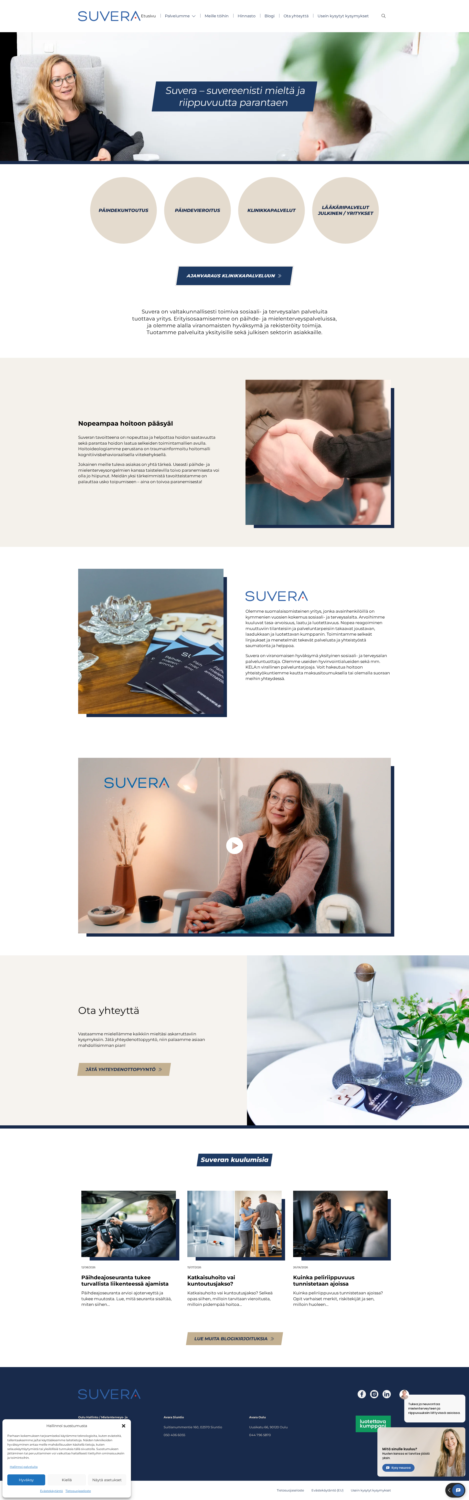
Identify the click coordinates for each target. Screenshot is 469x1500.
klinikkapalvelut (271, 210)
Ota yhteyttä (296, 16)
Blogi (270, 16)
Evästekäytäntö (51, 1491)
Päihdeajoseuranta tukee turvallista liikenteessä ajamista (125, 1280)
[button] (123, 1425)
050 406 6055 (174, 1435)
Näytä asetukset (107, 1480)
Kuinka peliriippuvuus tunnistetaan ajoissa (323, 1280)
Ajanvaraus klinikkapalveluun (231, 276)
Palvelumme (177, 16)
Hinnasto (247, 16)
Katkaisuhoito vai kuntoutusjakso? (211, 1280)
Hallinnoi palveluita (24, 1467)
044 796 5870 (260, 1435)
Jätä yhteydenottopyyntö (120, 1069)
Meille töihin (217, 16)
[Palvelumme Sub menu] (194, 16)
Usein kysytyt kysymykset (343, 16)
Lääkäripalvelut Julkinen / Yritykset (345, 210)
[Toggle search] (383, 16)
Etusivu (148, 16)
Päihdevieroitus (197, 210)
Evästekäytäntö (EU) (327, 1490)
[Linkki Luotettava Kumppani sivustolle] (373, 1423)
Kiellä (67, 1480)
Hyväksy (26, 1480)
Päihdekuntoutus (123, 210)
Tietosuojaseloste (78, 1491)
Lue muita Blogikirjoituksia (231, 1338)
